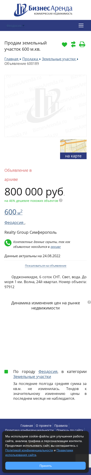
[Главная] (43, 10)
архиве (56, 247)
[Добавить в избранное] (64, 44)
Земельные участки (32, 376)
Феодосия (47, 371)
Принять (46, 465)
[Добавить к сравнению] (73, 44)
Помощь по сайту (70, 430)
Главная (27, 425)
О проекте (43, 425)
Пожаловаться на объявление (45, 266)
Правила (61, 425)
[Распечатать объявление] (82, 44)
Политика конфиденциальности (29, 430)
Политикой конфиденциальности (29, 450)
